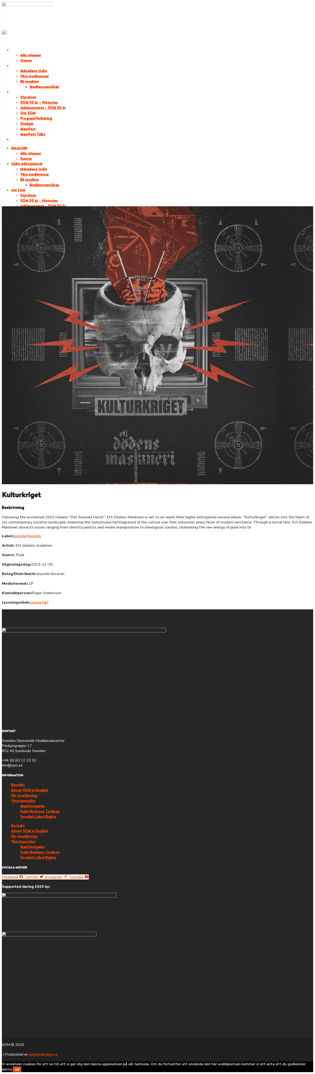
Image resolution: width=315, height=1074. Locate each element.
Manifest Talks (32, 134)
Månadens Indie (33, 70)
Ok (17, 1069)
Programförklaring (36, 118)
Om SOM (18, 92)
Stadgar (27, 123)
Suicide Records (27, 536)
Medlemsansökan (44, 86)
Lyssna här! (39, 602)
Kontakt (18, 784)
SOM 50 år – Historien (39, 102)
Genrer (26, 60)
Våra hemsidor (23, 800)
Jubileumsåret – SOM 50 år (43, 107)
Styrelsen (28, 97)
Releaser (19, 50)
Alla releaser (30, 55)
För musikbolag (24, 795)
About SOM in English (29, 790)
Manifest (28, 128)
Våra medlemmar (26, 65)
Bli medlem (29, 81)
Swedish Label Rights (38, 816)
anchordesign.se (43, 1054)
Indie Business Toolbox (40, 811)
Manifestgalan (32, 805)
